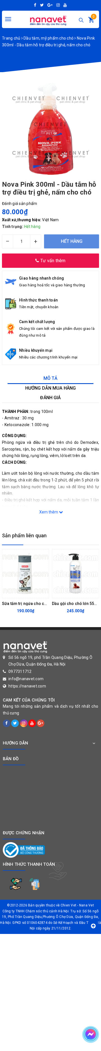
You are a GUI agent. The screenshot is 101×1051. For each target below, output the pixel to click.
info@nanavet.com (25, 679)
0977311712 (20, 671)
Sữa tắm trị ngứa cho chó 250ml (31, 603)
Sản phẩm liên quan (24, 535)
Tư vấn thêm (52, 260)
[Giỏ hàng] (91, 21)
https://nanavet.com (27, 686)
